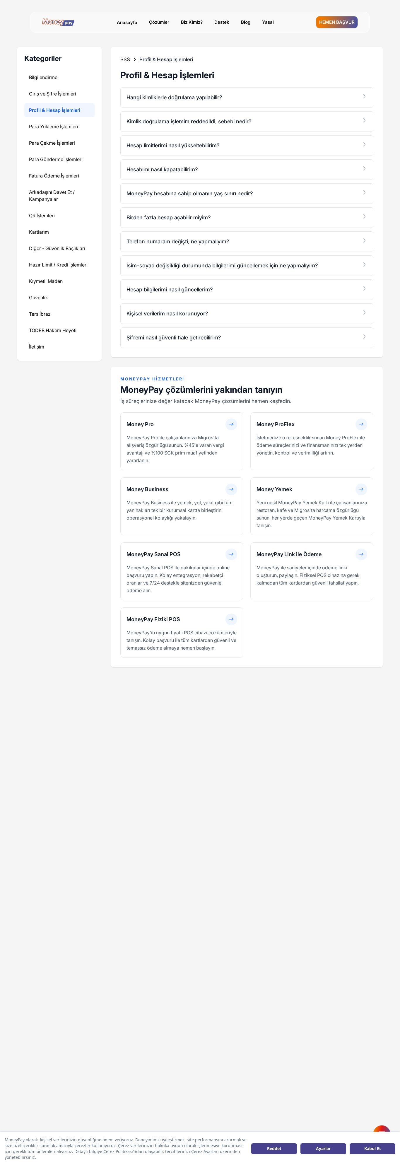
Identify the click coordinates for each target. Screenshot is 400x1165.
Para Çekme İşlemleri (52, 143)
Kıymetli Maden (46, 281)
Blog (245, 22)
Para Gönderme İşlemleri (56, 159)
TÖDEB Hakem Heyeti (52, 330)
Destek (221, 22)
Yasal (268, 22)
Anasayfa (127, 22)
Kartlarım (39, 232)
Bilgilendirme (43, 77)
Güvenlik (38, 297)
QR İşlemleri (42, 215)
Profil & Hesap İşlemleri (54, 110)
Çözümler (159, 22)
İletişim (36, 347)
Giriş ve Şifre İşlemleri (52, 94)
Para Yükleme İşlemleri (53, 126)
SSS (125, 59)
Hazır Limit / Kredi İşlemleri (58, 265)
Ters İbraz (40, 314)
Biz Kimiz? (192, 22)
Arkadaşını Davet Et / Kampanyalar (52, 195)
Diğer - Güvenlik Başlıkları (57, 248)
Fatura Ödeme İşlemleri (54, 176)
